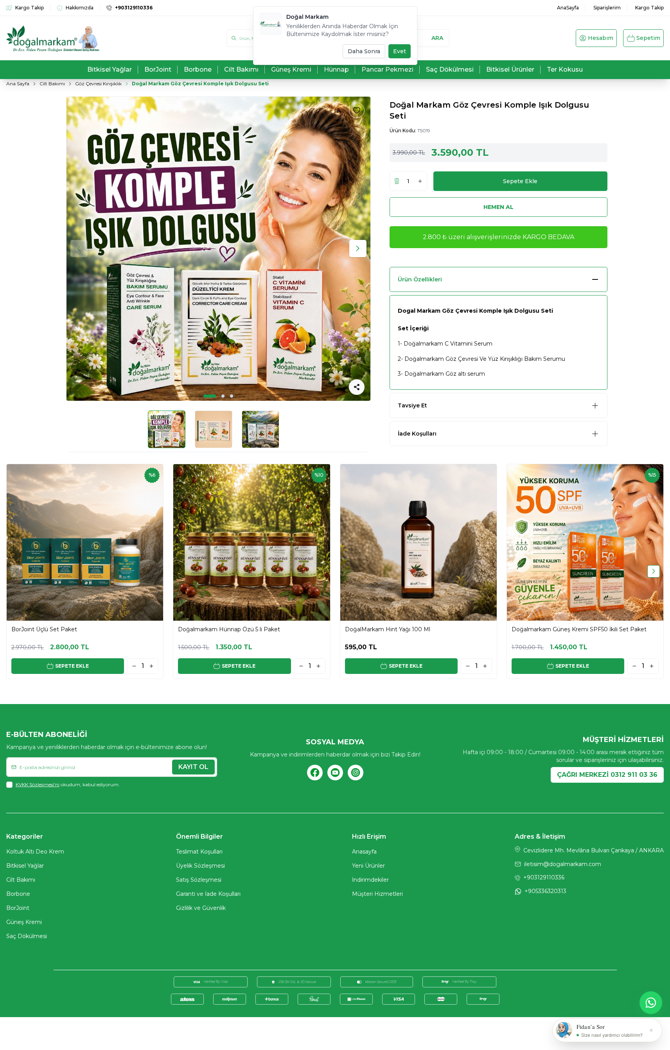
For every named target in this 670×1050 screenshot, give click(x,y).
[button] (209, 396)
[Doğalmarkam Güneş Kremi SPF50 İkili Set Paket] (585, 542)
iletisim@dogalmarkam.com (562, 864)
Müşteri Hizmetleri (377, 893)
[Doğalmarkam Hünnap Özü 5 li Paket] (251, 542)
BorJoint (17, 907)
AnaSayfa (568, 8)
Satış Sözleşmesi (198, 879)
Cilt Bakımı (52, 83)
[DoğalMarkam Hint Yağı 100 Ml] (418, 542)
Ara (437, 37)
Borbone (18, 893)
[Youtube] (335, 772)
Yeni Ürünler (368, 865)
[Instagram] (355, 772)
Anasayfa (364, 851)
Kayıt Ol (193, 767)
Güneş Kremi (24, 922)
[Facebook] (315, 772)
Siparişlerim (607, 8)
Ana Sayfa (17, 83)
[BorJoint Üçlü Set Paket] (85, 542)
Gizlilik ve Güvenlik (201, 907)
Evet (399, 51)
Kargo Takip (649, 8)
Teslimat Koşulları (199, 851)
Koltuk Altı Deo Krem (35, 851)
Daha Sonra (364, 51)
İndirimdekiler (370, 879)
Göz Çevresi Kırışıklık (98, 83)
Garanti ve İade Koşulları (208, 893)
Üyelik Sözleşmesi (200, 865)
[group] (218, 249)
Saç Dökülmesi (26, 936)
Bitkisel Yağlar (25, 865)
